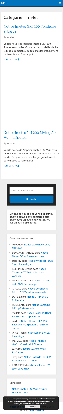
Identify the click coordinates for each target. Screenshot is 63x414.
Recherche (31, 199)
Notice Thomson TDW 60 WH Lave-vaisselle (29, 272)
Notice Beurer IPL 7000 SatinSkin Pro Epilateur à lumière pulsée (30, 325)
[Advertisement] (31, 97)
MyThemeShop (36, 410)
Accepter (32, 406)
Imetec (11, 37)
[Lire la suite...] (11, 59)
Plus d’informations (39, 404)
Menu (4, 3)
